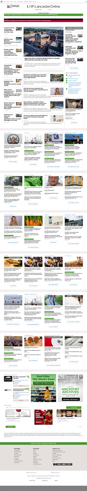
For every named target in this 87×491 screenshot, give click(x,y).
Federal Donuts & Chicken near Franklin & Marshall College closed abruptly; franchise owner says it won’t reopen (33, 192)
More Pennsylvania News (33, 324)
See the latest (70, 30)
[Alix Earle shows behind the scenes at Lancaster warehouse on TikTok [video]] (56, 91)
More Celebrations (33, 360)
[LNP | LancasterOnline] (43, 6)
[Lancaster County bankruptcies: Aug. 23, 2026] (74, 341)
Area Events (8, 405)
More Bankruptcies (73, 361)
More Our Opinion (53, 326)
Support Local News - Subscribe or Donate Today (43, 443)
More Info (21, 385)
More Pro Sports (33, 285)
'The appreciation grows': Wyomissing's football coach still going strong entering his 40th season (74, 161)
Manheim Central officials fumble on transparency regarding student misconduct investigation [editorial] (53, 321)
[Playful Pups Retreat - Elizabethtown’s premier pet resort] (19, 38)
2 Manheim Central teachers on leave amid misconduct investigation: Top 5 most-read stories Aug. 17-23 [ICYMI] (12, 70)
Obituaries (48, 175)
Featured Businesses (10, 375)
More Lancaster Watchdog (53, 166)
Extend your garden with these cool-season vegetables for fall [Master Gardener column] (32, 229)
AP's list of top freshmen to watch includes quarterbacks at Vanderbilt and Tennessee (32, 269)
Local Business (29, 175)
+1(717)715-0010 (17, 381)
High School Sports (71, 133)
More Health (53, 242)
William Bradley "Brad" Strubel (74, 76)
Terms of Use (45, 480)
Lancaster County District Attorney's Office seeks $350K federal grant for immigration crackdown (73, 38)
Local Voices (8, 335)
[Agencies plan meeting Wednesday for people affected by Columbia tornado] (43, 42)
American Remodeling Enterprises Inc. (21, 389)
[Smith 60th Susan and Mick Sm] (33, 341)
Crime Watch (8, 175)
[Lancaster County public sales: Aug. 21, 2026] (33, 181)
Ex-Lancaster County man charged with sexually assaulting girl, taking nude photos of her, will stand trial (13, 195)
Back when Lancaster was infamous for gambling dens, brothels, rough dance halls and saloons (13, 93)
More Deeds (13, 285)
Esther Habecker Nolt (49, 190)
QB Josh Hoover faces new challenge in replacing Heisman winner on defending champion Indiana (33, 280)
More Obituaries (53, 198)
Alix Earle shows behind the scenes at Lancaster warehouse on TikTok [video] (36, 90)
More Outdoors (73, 284)
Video (67, 98)
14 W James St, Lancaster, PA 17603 (20, 380)
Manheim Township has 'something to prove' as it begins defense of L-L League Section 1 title (73, 154)
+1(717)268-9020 (17, 395)
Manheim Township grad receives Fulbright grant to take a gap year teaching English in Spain (74, 50)
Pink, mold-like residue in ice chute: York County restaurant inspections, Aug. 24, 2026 (53, 348)
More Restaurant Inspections (53, 365)
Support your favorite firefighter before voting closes (12, 83)
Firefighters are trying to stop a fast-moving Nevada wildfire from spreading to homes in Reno (13, 318)
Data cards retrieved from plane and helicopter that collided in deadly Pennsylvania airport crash (32, 313)
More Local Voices (13, 365)
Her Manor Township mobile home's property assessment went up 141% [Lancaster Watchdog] (53, 161)
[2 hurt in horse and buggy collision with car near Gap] (19, 28)
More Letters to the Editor (74, 321)
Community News (70, 215)
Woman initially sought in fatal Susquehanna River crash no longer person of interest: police (12, 190)
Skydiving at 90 (68, 118)
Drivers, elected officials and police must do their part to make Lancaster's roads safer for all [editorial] (53, 314)
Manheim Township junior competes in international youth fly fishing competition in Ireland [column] (73, 274)
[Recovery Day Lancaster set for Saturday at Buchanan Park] (80, 59)
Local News (7, 133)
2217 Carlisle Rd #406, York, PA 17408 (20, 394)
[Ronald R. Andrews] (54, 181)
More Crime (13, 206)
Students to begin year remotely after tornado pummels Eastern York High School (27, 20)
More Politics (33, 164)
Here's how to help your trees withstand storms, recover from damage (31, 234)
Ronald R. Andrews (73, 78)
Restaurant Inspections (52, 335)
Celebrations (28, 335)
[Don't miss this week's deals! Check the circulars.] (43, 388)
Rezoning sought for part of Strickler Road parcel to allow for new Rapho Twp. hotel (73, 237)
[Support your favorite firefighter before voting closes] (19, 80)
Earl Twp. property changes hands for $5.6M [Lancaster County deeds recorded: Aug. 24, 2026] (12, 269)
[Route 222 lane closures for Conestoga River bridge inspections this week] (19, 104)
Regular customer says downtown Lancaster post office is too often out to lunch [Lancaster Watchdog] (53, 147)
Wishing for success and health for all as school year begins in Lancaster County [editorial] (53, 307)
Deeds (6, 256)
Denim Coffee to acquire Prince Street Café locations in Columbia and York (10, 52)
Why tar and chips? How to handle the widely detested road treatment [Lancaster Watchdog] (53, 154)
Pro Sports (28, 256)
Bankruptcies (69, 335)
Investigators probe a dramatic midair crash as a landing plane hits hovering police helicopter (32, 318)
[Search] (86, 1)
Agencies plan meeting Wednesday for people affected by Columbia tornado (42, 59)
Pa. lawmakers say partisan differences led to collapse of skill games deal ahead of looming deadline (33, 153)
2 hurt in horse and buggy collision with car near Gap (9, 30)
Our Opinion (48, 294)
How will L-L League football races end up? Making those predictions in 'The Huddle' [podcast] (31, 14)
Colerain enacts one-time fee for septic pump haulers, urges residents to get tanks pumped (74, 228)
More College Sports (53, 284)
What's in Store (70, 175)
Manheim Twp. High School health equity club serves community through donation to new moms (53, 236)
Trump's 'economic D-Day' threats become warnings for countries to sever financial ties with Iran (12, 307)
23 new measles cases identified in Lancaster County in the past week (36, 117)
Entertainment (9, 215)
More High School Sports (73, 166)
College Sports (49, 256)
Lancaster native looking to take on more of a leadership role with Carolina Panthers (74, 91)
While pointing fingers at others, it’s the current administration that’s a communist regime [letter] (73, 307)
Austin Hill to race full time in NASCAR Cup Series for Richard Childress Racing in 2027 (33, 274)
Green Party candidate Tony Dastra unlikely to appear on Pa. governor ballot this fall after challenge (32, 158)
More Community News (73, 243)
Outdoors (68, 256)
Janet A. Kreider (72, 80)
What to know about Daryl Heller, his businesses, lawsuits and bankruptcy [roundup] (32, 198)
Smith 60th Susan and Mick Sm (31, 347)
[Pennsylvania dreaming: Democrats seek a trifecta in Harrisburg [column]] (13, 341)
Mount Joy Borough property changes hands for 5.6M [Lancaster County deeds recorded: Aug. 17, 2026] (12, 274)
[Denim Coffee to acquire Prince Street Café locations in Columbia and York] (19, 50)
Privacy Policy (32, 480)
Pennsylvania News (30, 294)
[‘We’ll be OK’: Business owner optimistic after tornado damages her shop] (19, 115)
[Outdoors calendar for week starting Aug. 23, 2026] (74, 262)
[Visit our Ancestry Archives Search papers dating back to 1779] (70, 388)
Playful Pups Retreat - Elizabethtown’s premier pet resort (12, 41)
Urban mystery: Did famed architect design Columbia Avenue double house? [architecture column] (32, 241)
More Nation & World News (13, 324)
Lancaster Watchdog (51, 133)
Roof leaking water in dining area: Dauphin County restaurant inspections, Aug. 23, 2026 (52, 354)
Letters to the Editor (72, 294)
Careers (56, 480)
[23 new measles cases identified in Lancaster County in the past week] (56, 118)
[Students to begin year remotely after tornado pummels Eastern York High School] (56, 77)
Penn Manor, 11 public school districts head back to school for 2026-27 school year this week (35, 103)
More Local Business (33, 203)
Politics (26, 133)
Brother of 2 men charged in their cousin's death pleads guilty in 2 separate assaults (11, 200)
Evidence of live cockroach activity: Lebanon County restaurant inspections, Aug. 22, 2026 (52, 359)
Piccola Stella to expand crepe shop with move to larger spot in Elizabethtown (73, 192)
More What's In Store (73, 202)
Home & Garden (29, 215)
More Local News (74, 68)
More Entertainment (13, 242)
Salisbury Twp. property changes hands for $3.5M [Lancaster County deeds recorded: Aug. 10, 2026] (13, 280)
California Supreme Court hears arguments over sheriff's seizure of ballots (12, 313)
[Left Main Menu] (1, 1)
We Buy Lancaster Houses (19, 377)
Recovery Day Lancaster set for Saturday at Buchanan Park (70, 61)
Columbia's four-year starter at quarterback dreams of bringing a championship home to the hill (72, 147)
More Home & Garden (33, 247)
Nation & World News (11, 294)
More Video (74, 122)
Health (47, 215)
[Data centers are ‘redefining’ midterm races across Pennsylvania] (33, 139)
